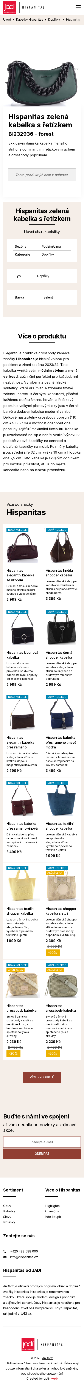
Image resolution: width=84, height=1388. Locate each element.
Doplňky (54, 19)
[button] (76, 69)
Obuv (7, 1206)
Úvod (7, 19)
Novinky (9, 1222)
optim (51, 1378)
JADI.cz (47, 1358)
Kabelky (9, 1211)
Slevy (7, 1217)
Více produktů (42, 1077)
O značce (52, 1211)
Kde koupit (53, 1217)
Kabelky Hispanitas (29, 19)
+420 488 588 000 (24, 1251)
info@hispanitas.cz (24, 1257)
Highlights (52, 1206)
